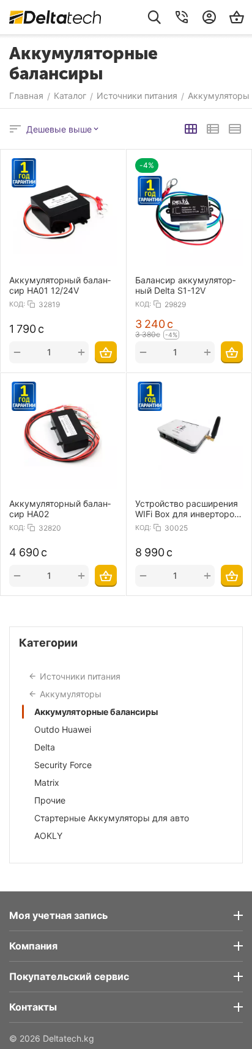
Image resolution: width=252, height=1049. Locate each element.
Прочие (49, 800)
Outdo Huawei (62, 729)
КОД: (17, 304)
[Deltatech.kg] (55, 17)
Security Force (63, 765)
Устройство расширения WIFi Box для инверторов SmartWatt (187, 508)
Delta (44, 747)
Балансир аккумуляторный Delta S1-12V (185, 285)
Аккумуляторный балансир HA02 (60, 508)
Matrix (46, 782)
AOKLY (48, 835)
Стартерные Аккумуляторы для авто (111, 818)
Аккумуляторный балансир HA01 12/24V (60, 285)
